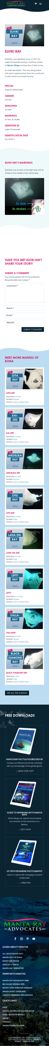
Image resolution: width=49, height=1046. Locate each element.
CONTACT (7, 1022)
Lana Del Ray (13, 552)
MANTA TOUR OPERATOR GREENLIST (17, 988)
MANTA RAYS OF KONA (12, 957)
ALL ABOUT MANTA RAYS (13, 954)
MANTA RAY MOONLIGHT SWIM (16, 980)
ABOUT (5, 1018)
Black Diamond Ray (16, 672)
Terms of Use (28, 1041)
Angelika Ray (13, 473)
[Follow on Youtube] (33, 938)
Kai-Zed (10, 433)
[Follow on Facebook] (15, 938)
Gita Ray (10, 393)
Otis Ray (10, 513)
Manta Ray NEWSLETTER (13, 968)
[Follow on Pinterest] (27, 938)
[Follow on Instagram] (21, 938)
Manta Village (13, 65)
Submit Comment (33, 329)
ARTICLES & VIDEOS (11, 964)
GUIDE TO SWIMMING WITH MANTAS (18, 995)
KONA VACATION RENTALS (14, 1014)
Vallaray (11, 632)
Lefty (8, 592)
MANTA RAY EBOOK (11, 961)
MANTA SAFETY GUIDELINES (14, 991)
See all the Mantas (17, 693)
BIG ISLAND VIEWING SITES (13, 984)
